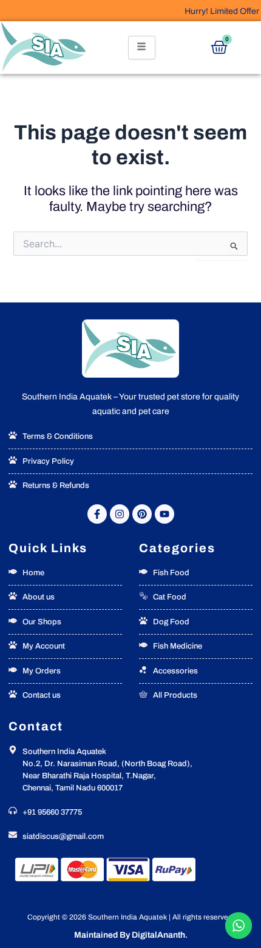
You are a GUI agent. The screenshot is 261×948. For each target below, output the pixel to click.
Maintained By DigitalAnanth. (131, 935)
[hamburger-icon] (141, 47)
